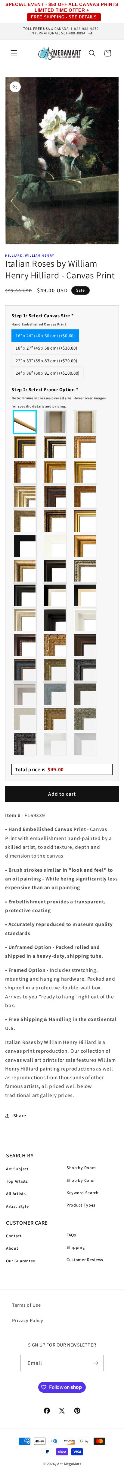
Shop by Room (81, 1167)
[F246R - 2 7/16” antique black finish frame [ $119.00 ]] (85, 669)
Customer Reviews (85, 1259)
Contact (14, 1236)
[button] (14, 53)
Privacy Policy (27, 1320)
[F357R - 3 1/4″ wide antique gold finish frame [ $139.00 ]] (85, 546)
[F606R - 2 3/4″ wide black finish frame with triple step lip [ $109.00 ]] (25, 595)
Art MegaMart (69, 1463)
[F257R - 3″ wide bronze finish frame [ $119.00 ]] (55, 472)
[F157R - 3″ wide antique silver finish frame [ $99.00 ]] (25, 496)
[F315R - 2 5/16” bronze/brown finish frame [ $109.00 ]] (85, 645)
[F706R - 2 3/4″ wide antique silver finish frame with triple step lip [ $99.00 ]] (25, 620)
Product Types (81, 1205)
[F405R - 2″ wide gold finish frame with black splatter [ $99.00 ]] (85, 521)
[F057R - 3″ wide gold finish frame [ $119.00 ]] (85, 472)
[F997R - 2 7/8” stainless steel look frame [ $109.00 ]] (55, 744)
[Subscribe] (96, 1363)
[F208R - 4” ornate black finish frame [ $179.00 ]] (25, 744)
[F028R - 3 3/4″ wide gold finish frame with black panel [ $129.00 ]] (25, 447)
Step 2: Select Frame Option (58, 397)
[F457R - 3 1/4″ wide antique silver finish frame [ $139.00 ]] (25, 571)
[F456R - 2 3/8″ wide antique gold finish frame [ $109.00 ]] (85, 447)
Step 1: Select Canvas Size (42, 319)
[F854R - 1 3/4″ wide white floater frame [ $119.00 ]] (85, 620)
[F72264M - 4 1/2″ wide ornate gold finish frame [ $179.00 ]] (55, 645)
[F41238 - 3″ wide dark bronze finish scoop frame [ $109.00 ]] (25, 645)
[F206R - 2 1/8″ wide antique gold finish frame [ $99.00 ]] (85, 496)
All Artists (16, 1193)
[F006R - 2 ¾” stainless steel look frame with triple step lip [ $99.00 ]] (25, 694)
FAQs (71, 1235)
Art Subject (17, 1169)
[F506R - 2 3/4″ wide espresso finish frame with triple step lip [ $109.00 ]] (55, 571)
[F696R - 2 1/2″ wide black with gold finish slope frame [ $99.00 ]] (85, 595)
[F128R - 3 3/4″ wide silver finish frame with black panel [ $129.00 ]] (55, 447)
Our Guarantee (20, 1261)
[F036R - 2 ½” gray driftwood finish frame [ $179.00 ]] (55, 694)
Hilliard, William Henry (29, 255)
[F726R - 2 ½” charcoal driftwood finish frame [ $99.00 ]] (85, 694)
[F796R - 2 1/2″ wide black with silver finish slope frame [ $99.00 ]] (55, 595)
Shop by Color (81, 1180)
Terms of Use (26, 1305)
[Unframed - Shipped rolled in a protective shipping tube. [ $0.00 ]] (25, 422)
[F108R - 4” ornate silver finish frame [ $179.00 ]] (85, 719)
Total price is (39, 769)
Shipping (76, 1247)
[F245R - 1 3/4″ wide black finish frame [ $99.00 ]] (25, 546)
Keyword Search (83, 1192)
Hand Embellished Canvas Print (38, 324)
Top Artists (17, 1181)
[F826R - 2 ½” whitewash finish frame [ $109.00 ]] (25, 719)
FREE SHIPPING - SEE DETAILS (64, 17)
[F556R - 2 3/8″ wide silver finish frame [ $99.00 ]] (85, 571)
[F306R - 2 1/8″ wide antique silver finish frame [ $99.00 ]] (25, 521)
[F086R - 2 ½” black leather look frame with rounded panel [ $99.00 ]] (25, 669)
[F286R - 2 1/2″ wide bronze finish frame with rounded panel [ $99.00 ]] (55, 521)
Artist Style (17, 1206)
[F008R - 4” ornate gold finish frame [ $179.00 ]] (55, 719)
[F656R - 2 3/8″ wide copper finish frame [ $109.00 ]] (25, 472)
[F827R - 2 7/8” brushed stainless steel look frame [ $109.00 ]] (85, 744)
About (12, 1248)
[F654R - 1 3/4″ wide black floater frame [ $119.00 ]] (55, 620)
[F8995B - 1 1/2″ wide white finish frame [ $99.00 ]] (55, 546)
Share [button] (19, 1115)
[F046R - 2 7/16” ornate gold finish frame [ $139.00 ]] (55, 669)
